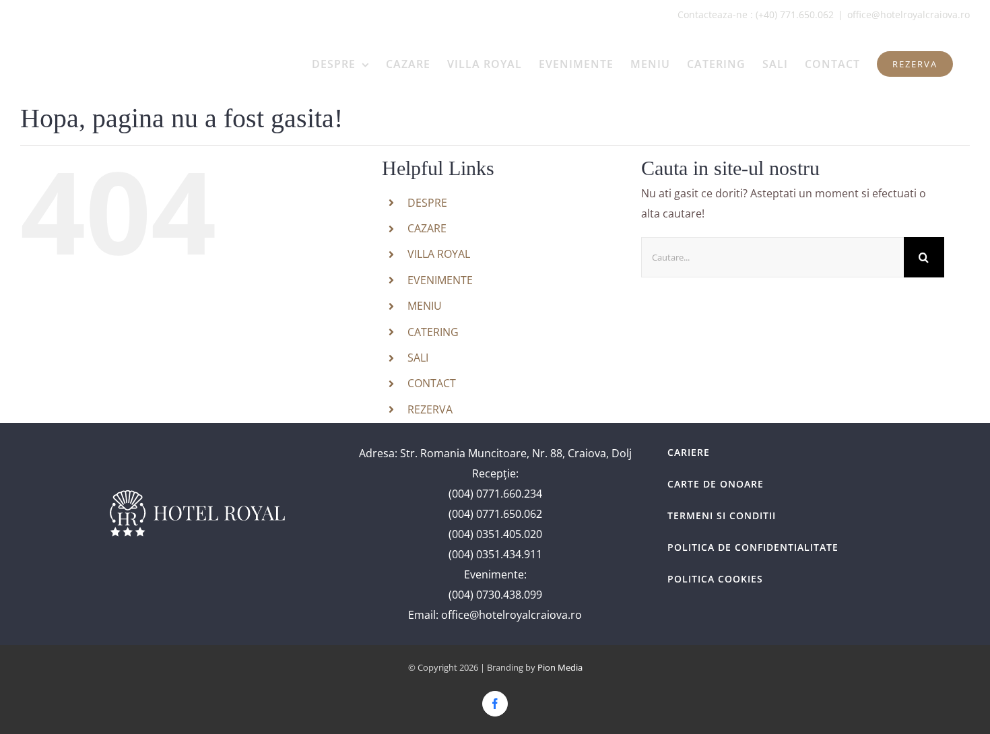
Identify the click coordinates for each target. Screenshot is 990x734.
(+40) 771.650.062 (795, 14)
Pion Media (560, 667)
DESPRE (427, 202)
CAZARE (427, 228)
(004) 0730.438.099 (495, 594)
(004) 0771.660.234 (495, 493)
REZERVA (430, 409)
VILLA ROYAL (438, 253)
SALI (417, 357)
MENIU (424, 305)
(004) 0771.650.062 (495, 513)
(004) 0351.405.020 (495, 534)
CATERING (433, 332)
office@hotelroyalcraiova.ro (908, 14)
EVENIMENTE (440, 280)
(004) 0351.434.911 (495, 554)
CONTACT (431, 383)
